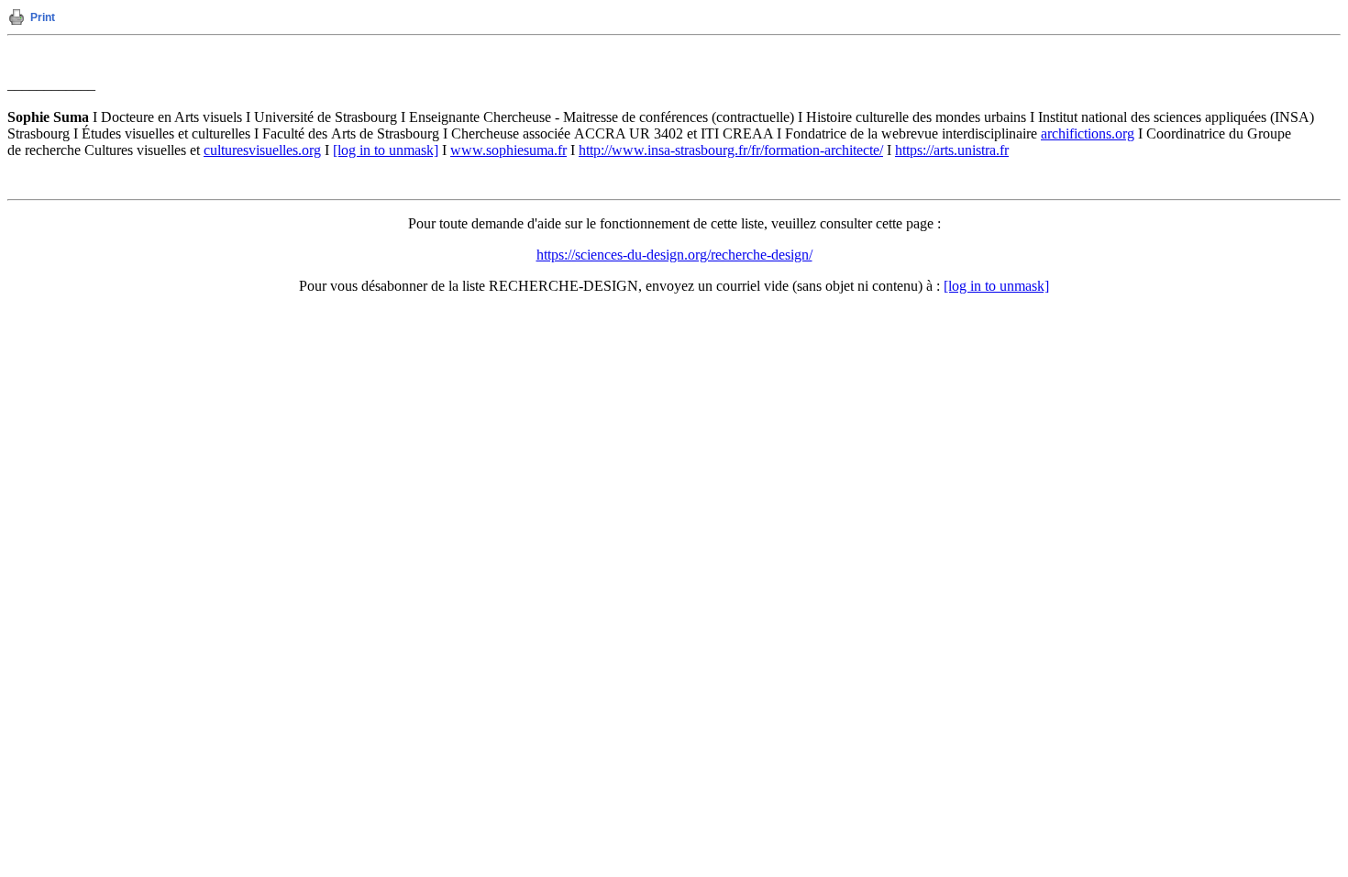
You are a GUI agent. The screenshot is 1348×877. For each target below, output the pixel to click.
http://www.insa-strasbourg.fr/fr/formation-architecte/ (731, 150)
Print (42, 17)
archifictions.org (1087, 133)
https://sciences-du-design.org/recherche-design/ (674, 254)
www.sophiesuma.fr (508, 150)
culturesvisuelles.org (262, 150)
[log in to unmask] (385, 150)
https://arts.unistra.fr (952, 150)
